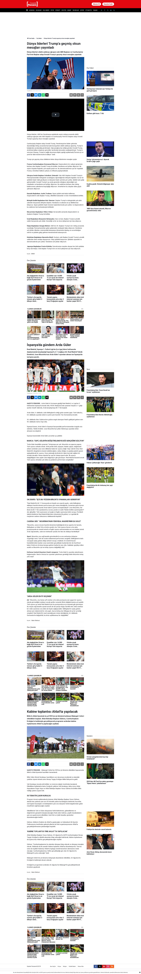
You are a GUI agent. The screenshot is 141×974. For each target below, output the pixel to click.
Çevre (82, 10)
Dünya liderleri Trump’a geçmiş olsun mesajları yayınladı (59, 38)
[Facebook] (28, 95)
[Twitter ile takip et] (107, 10)
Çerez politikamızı (85, 972)
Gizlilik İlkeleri (72, 966)
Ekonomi (38, 10)
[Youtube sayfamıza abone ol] (110, 10)
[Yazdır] (71, 95)
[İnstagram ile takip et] (101, 10)
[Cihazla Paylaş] (47, 95)
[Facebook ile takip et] (104, 10)
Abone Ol (96, 4)
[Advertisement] (100, 52)
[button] (74, 95)
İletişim (65, 966)
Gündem (31, 10)
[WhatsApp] (43, 95)
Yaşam (95, 10)
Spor (52, 10)
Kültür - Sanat (66, 10)
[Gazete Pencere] (32, 4)
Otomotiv (88, 10)
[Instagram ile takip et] (108, 966)
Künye (59, 966)
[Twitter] (32, 95)
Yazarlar (76, 10)
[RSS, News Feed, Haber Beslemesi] (112, 966)
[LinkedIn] (39, 95)
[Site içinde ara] (114, 10)
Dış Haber (46, 10)
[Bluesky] (36, 95)
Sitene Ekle (81, 966)
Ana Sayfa (31, 38)
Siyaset (57, 10)
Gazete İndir (108, 4)
